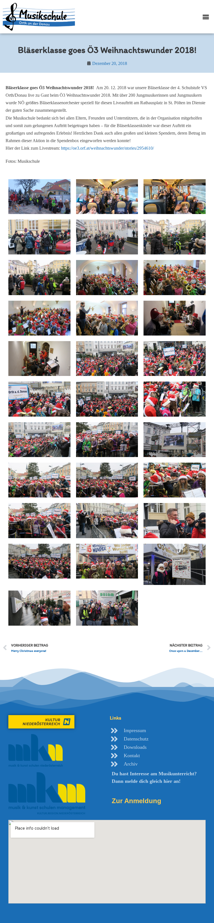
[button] (206, 16)
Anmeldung (136, 801)
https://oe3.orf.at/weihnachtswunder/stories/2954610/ (107, 148)
